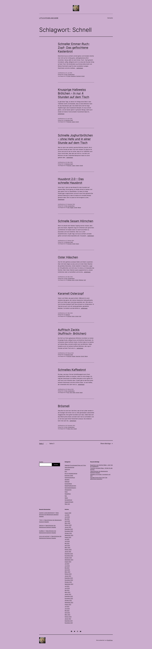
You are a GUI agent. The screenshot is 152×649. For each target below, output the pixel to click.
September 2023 (69, 584)
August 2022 (68, 604)
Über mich (67, 504)
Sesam (77, 243)
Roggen (71, 207)
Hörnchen (69, 243)
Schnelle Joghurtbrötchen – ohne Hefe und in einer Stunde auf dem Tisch (75, 138)
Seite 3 (51, 443)
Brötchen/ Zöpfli (69, 120)
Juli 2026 (67, 515)
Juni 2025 (67, 541)
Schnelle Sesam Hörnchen (75, 221)
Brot (66, 74)
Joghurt (73, 165)
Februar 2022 (68, 616)
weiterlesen (79, 68)
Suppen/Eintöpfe (69, 502)
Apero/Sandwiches (69, 467)
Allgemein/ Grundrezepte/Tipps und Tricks (75, 465)
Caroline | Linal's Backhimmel (46, 512)
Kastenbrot (73, 76)
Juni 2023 (67, 588)
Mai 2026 (67, 519)
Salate (66, 498)
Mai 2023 (67, 590)
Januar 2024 (68, 576)
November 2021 (69, 622)
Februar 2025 (68, 549)
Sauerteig (78, 356)
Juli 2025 (67, 539)
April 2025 (67, 545)
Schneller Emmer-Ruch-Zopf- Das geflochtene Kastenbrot (74, 47)
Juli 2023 (67, 586)
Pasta (66, 491)
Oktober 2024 (68, 557)
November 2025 (69, 531)
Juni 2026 (67, 517)
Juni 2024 (67, 565)
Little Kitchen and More (48, 18)
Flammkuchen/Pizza (70, 477)
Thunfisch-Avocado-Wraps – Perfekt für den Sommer (101, 469)
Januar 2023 (68, 594)
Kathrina (41, 525)
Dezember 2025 (69, 529)
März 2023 (67, 592)
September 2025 (69, 535)
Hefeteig (69, 280)
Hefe (68, 207)
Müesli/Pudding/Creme (70, 485)
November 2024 (69, 555)
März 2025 (67, 547)
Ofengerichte (68, 489)
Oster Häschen (68, 257)
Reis (66, 496)
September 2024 (69, 559)
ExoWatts (41, 531)
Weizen (79, 207)
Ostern (73, 280)
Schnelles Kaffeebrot (72, 369)
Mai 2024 (67, 568)
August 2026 (68, 513)
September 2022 (69, 602)
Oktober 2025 (68, 533)
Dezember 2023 (69, 578)
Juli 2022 (67, 606)
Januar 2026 (68, 527)
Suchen (41, 462)
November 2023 (69, 580)
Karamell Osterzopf (71, 293)
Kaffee (73, 392)
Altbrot (68, 428)
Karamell (69, 316)
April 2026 (67, 521)
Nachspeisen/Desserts (70, 487)
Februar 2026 (68, 525)
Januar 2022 (68, 618)
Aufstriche (67, 469)
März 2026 (67, 523)
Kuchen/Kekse (68, 483)
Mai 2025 (67, 543)
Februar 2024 (68, 574)
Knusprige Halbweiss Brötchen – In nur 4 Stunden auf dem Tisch (73, 93)
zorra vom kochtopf (44, 536)
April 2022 (67, 612)
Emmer (68, 76)
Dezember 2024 (69, 553)
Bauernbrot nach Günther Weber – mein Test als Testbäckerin (101, 465)
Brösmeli (63, 406)
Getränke (67, 479)
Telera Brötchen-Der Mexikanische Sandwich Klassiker (99, 472)
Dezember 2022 (69, 596)
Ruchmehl (78, 76)
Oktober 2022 (68, 600)
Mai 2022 (67, 610)
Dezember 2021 (69, 620)
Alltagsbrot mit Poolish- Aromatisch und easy (100, 475)
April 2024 (67, 570)
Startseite (110, 18)
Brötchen (69, 121)
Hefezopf (68, 314)
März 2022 (67, 614)
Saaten (73, 121)
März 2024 (67, 572)
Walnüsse (81, 280)
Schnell (82, 76)
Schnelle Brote (71, 74)
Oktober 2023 (68, 582)
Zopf (85, 280)
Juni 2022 (67, 608)
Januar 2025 (68, 551)
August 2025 (68, 537)
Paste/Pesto (68, 493)
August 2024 (68, 561)
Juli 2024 (67, 563)
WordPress (110, 640)
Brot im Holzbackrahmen (71, 473)
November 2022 (69, 598)
